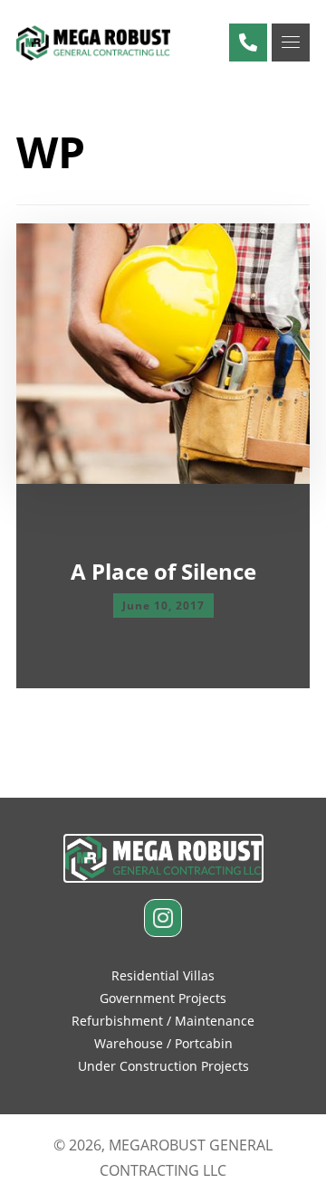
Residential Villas (163, 975)
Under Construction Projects (163, 1065)
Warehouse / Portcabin (163, 1043)
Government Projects (163, 998)
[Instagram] (163, 918)
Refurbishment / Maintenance (163, 1020)
